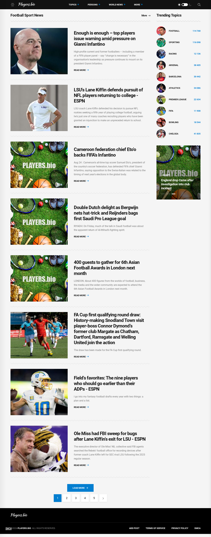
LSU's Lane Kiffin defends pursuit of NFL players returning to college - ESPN (108, 95)
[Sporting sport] (161, 42)
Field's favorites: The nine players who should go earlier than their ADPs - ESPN (106, 383)
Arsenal (173, 65)
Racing (173, 53)
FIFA (171, 111)
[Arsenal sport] (161, 65)
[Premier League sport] (161, 99)
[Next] (103, 498)
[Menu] (13, 5)
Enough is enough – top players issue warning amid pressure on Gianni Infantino (104, 38)
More (137, 4)
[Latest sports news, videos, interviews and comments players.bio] (26, 4)
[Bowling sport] (161, 122)
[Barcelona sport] (161, 76)
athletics (174, 88)
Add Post (134, 528)
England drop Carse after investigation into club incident (177, 184)
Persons (93, 4)
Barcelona (175, 76)
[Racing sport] (161, 53)
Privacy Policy (179, 528)
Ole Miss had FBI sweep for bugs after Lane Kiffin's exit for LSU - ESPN (110, 436)
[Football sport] (161, 31)
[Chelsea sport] (161, 133)
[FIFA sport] (161, 111)
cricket (165, 175)
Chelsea (173, 133)
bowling (174, 122)
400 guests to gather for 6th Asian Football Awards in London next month (106, 268)
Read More (80, 70)
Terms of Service (155, 528)
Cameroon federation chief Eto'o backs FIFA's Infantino (105, 152)
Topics (72, 4)
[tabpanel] (178, 172)
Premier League (177, 99)
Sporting (174, 42)
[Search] (199, 4)
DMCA (197, 528)
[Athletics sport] (161, 88)
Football (174, 31)
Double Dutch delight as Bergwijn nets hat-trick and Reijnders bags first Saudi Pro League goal (106, 213)
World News (116, 4)
